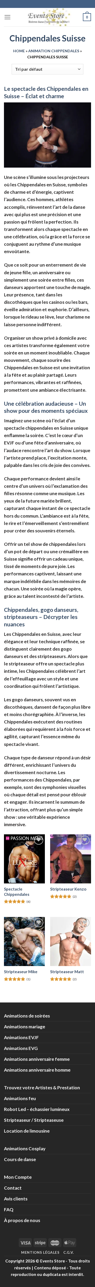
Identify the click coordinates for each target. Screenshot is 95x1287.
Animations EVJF (21, 1037)
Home (19, 51)
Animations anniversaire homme (37, 1070)
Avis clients (15, 1198)
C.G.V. (68, 1252)
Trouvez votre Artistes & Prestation (42, 1087)
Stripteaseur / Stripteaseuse (34, 1120)
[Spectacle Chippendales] (24, 858)
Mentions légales (40, 1252)
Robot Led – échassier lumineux (37, 1109)
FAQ (8, 1209)
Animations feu (20, 1098)
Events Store (52, 1260)
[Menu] (7, 17)
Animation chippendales (53, 51)
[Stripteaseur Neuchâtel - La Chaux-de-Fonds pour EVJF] (24, 941)
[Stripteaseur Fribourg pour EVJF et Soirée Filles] (70, 858)
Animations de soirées (27, 1016)
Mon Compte (18, 1177)
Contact (13, 1188)
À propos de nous (22, 1220)
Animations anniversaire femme (37, 1059)
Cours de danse (20, 1159)
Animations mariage (24, 1026)
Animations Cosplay (24, 1148)
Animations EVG (21, 1048)
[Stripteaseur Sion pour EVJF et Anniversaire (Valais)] (70, 941)
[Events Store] (47, 17)
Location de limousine (27, 1131)
